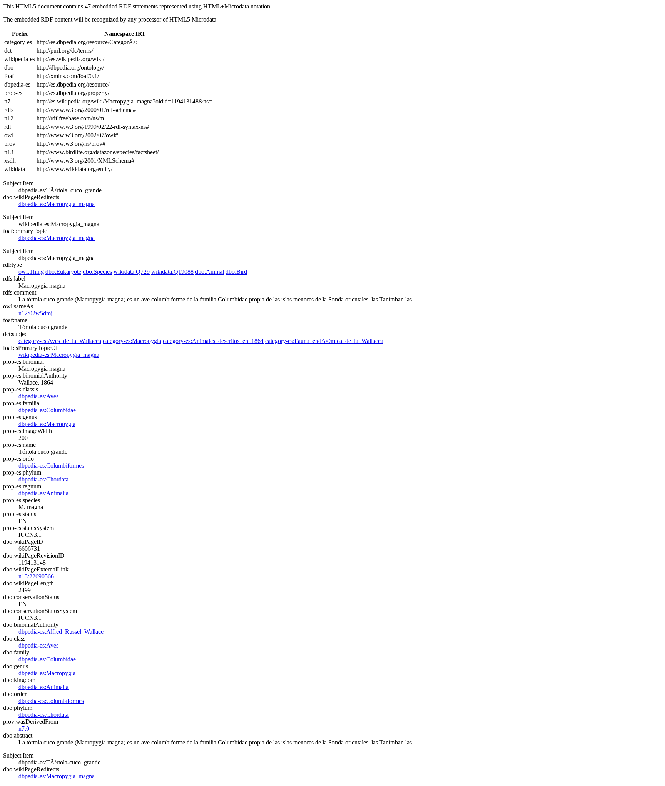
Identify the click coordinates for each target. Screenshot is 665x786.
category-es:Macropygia (132, 341)
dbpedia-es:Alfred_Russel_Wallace (61, 631)
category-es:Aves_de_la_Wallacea (59, 341)
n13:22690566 (36, 576)
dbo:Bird (236, 271)
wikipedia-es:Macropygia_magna (58, 354)
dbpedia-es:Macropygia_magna (56, 204)
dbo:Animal (209, 271)
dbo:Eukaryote (63, 271)
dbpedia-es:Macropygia (46, 424)
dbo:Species (97, 271)
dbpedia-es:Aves (38, 396)
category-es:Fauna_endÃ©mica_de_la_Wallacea (324, 341)
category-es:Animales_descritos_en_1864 (213, 341)
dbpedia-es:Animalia (43, 493)
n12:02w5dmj (35, 313)
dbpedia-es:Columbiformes (51, 465)
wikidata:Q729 (132, 271)
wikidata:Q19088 (172, 271)
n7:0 (23, 728)
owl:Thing (31, 271)
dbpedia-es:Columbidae (47, 410)
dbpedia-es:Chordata (43, 479)
